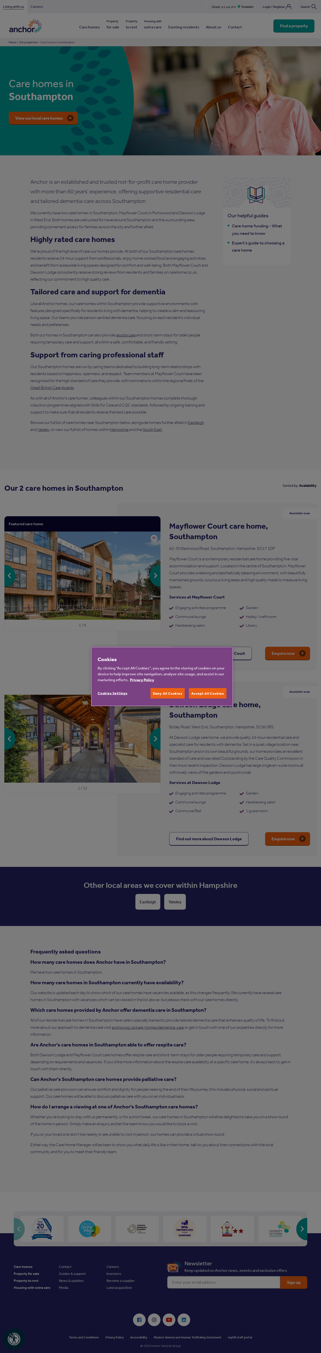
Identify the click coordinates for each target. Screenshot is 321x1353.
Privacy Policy (142, 679)
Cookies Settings (113, 693)
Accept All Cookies (207, 693)
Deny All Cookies (167, 693)
